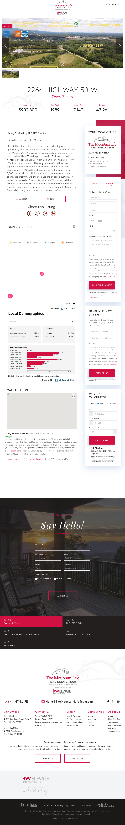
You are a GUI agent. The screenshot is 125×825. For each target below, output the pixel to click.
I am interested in (42, 574)
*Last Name (39, 554)
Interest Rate (94, 428)
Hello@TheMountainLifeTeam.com (69, 701)
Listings (17, 459)
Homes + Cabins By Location (20, 634)
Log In (107, 5)
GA (24, 459)
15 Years (112, 404)
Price (91, 410)
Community (10, 623)
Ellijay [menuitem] (90, 722)
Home (9, 459)
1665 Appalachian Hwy (15, 731)
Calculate (102, 440)
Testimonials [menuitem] (113, 722)
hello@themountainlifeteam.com (48, 722)
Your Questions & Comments (100, 236)
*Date (91, 216)
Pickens (30, 459)
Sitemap (73, 805)
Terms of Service (85, 805)
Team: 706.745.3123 (43, 716)
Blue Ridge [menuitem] (92, 719)
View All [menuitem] (91, 725)
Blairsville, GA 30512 (12, 722)
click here (15, 450)
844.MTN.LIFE (97, 157)
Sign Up (115, 5)
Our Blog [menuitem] (112, 728)
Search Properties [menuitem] (74, 716)
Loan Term (93, 403)
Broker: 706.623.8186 (44, 719)
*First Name (39, 544)
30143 (46, 459)
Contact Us (93, 167)
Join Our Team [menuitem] (114, 731)
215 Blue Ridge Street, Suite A (18, 719)
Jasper (38, 459)
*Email (66, 554)
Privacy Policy (111, 277)
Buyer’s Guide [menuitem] (72, 725)
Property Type (74, 623)
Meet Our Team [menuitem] (114, 719)
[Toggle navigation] (8, 4)
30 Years (102, 404)
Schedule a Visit (110, 184)
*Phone (37, 564)
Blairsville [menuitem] (91, 716)
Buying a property (44, 579)
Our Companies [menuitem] (114, 725)
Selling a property (63, 579)
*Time (91, 226)
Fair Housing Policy (61, 805)
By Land (8, 645)
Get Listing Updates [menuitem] (75, 722)
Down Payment (94, 419)
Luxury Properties (77, 634)
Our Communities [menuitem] (74, 719)
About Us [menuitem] (112, 716)
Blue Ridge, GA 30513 (13, 734)
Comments (68, 564)
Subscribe (102, 373)
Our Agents (102, 167)
